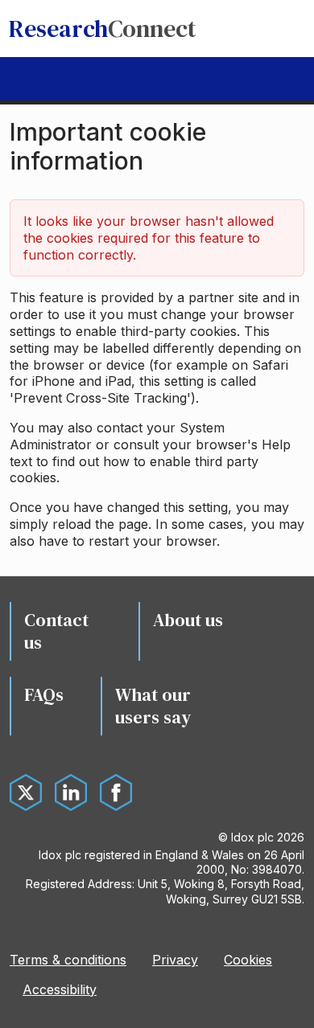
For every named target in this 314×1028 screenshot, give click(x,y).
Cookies (248, 960)
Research (102, 28)
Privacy (175, 960)
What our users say (153, 706)
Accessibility (60, 989)
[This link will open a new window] (26, 792)
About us (188, 620)
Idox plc (252, 837)
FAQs (44, 694)
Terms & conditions (68, 960)
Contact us (56, 631)
